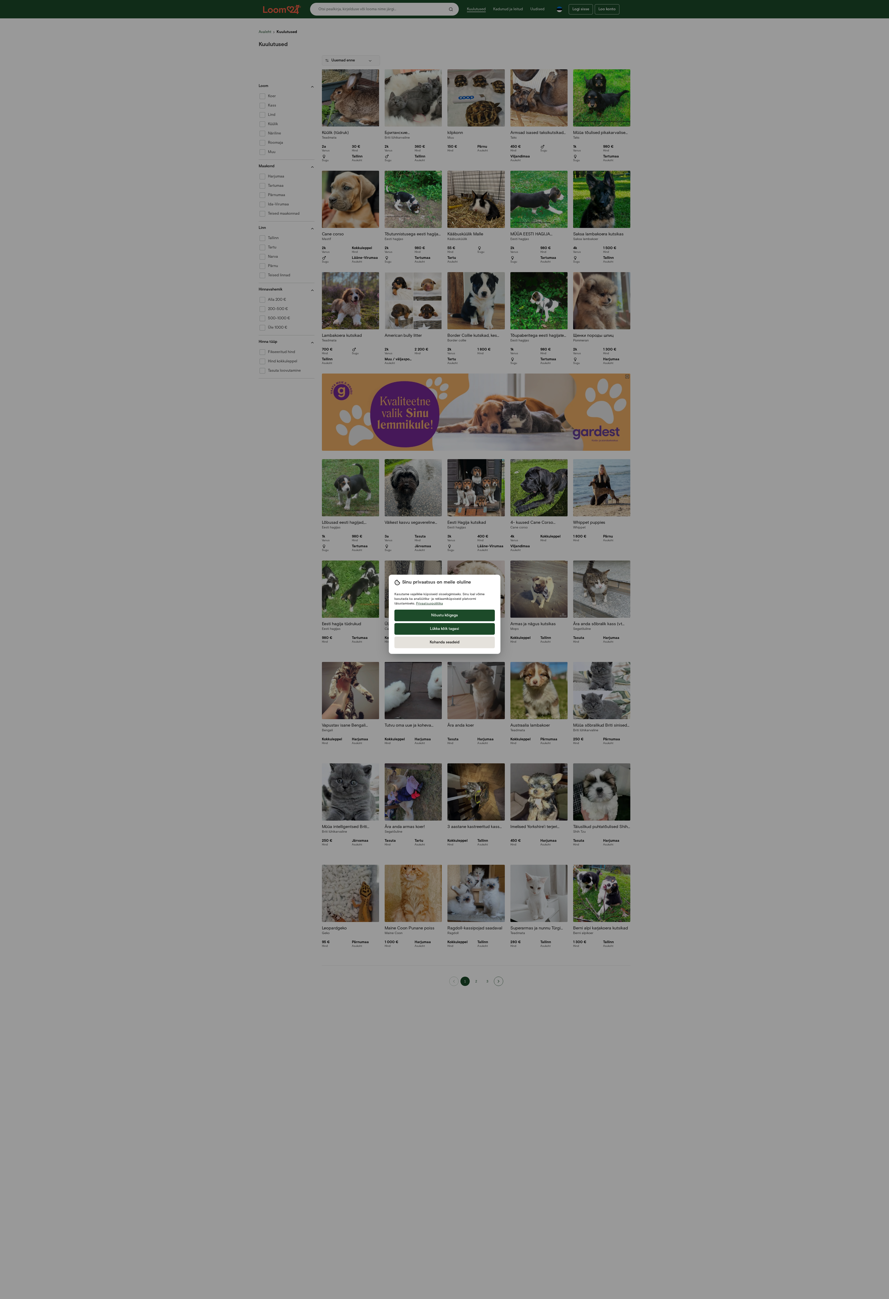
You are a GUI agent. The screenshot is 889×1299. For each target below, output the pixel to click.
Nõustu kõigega (444, 615)
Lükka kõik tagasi (444, 628)
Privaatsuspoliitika (429, 603)
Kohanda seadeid (444, 642)
